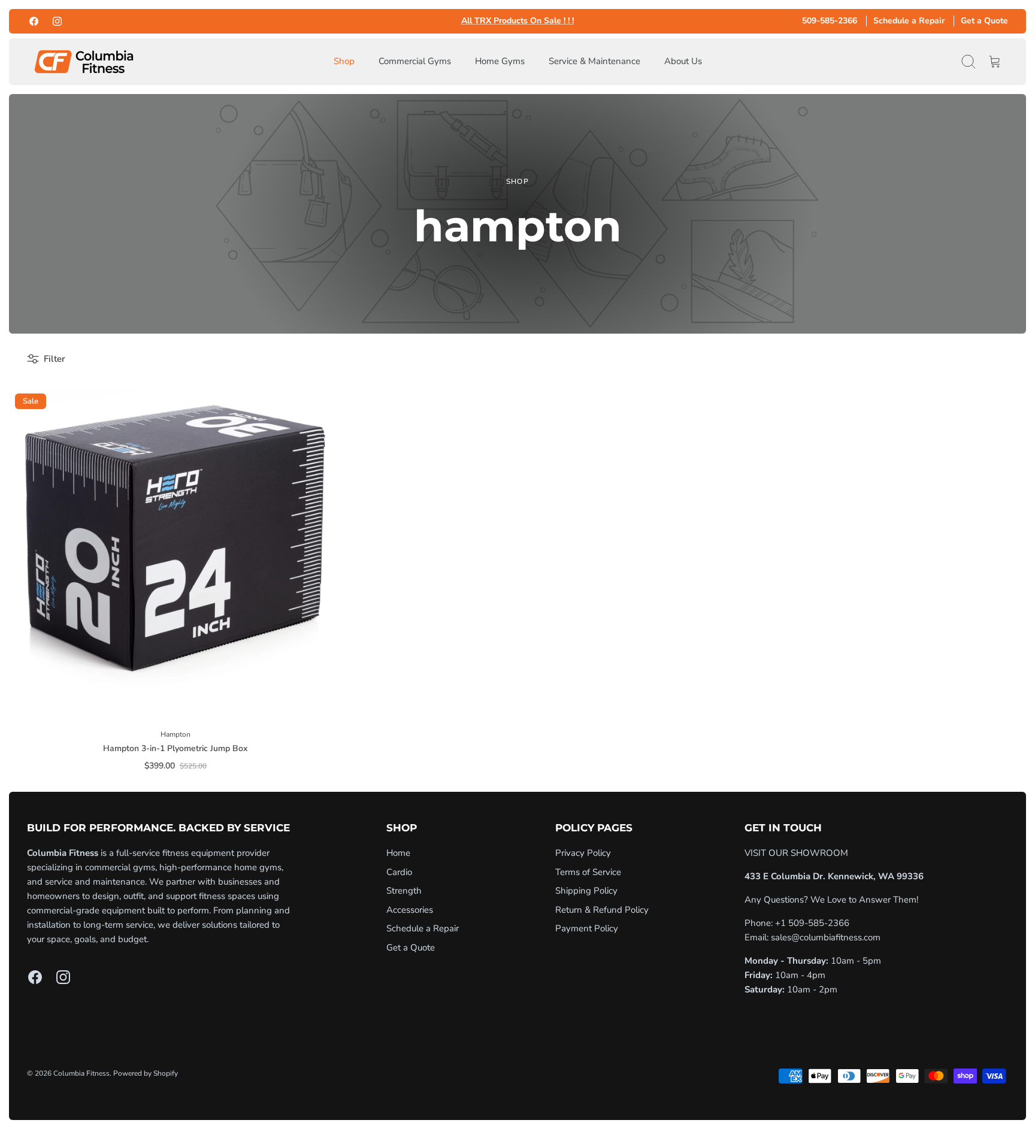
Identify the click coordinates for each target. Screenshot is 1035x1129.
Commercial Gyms (415, 61)
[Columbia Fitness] (84, 61)
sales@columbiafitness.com (825, 937)
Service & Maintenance (594, 61)
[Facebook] (34, 21)
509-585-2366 (829, 20)
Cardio (399, 872)
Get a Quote (984, 20)
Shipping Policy (586, 891)
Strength (404, 891)
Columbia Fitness (81, 1073)
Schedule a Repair (909, 20)
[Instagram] (57, 21)
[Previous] (369, 21)
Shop (344, 61)
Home (398, 853)
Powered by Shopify (145, 1073)
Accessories (409, 910)
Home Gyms (500, 61)
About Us (683, 61)
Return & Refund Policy (602, 910)
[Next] (666, 21)
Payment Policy (586, 928)
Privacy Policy (583, 853)
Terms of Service (588, 872)
